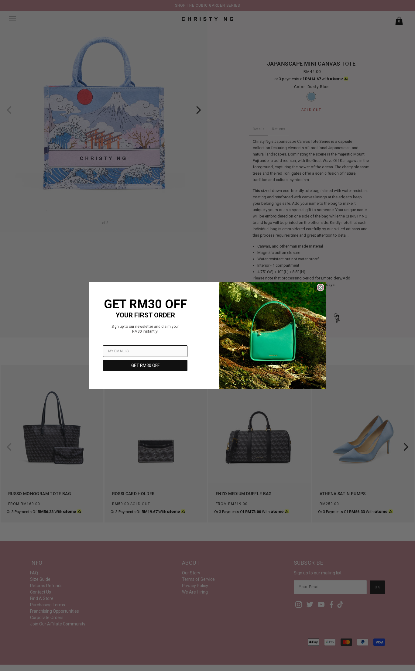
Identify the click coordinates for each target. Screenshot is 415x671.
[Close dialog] (320, 287)
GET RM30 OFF (145, 365)
